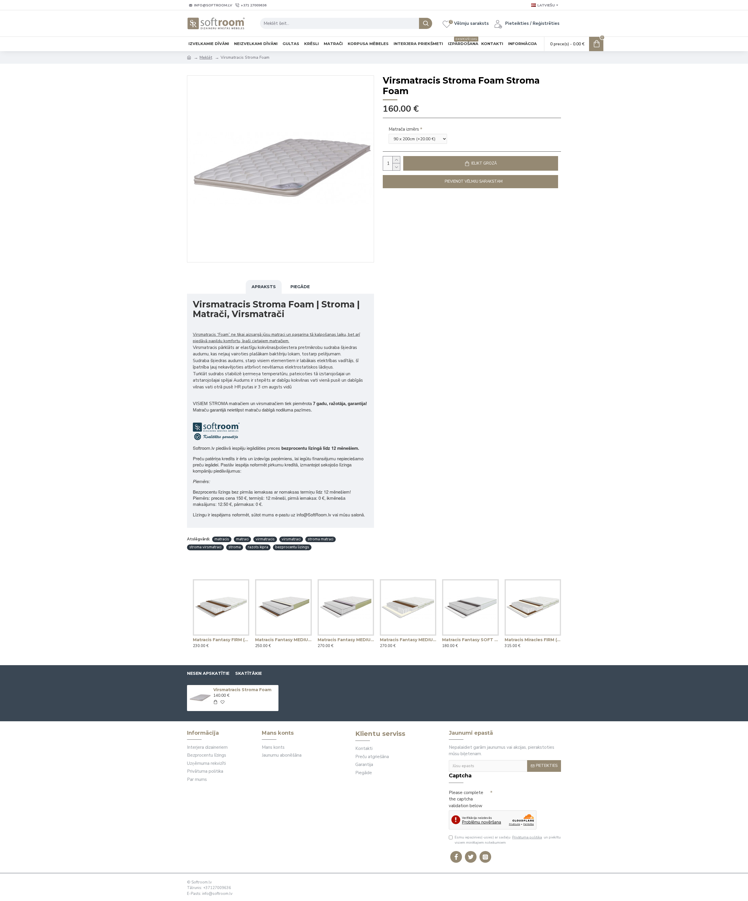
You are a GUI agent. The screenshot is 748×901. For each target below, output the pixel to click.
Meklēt (206, 57)
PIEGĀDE (300, 286)
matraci (242, 539)
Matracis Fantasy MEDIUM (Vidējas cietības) (283, 639)
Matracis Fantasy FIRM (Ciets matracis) (221, 639)
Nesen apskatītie (208, 673)
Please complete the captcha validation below (466, 799)
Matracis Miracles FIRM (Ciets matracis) (533, 639)
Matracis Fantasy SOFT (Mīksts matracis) (470, 639)
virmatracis (265, 539)
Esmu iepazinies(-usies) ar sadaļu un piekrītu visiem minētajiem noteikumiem (508, 840)
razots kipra (258, 547)
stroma (234, 547)
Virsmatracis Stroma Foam (242, 689)
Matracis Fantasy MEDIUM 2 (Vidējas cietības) (346, 639)
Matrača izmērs (404, 129)
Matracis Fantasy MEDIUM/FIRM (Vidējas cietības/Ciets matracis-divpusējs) (408, 639)
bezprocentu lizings (292, 547)
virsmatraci (291, 539)
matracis (221, 539)
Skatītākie (248, 673)
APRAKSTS (264, 286)
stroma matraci (320, 539)
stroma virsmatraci (205, 547)
